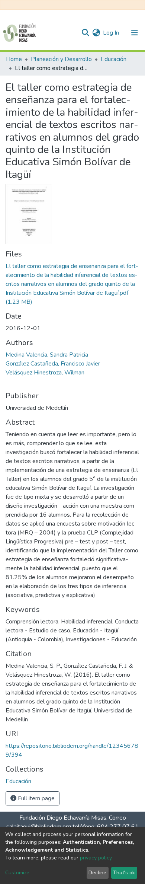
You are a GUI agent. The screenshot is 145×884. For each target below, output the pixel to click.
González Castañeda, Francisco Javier (53, 364)
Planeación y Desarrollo (61, 59)
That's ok (124, 872)
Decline (97, 872)
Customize (17, 872)
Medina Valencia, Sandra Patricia (47, 355)
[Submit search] (85, 32)
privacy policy (96, 857)
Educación (113, 59)
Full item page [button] (35, 798)
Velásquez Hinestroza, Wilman (45, 372)
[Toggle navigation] (134, 32)
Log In (111, 33)
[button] (96, 32)
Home (14, 59)
